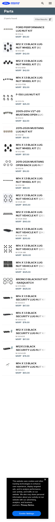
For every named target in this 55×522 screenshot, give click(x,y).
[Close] (45, 482)
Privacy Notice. (27, 505)
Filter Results (41, 19)
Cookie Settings (26, 513)
